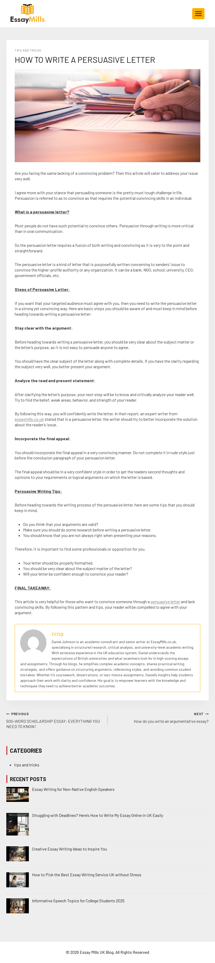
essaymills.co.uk (29, 419)
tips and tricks (28, 50)
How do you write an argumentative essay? (171, 718)
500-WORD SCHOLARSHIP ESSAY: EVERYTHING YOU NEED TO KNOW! (53, 720)
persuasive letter (165, 601)
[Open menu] (198, 13)
